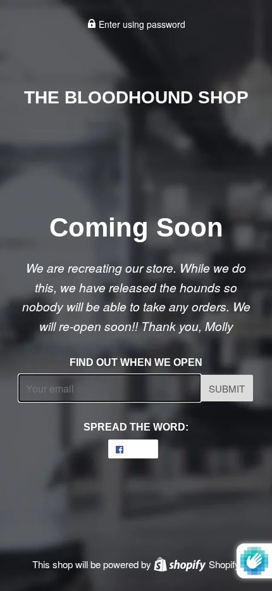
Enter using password (140, 24)
